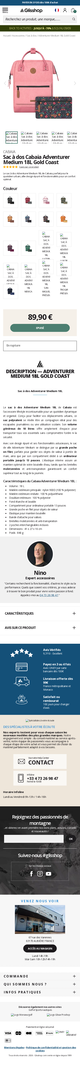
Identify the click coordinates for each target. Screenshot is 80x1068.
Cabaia (9, 151)
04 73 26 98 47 (49, 595)
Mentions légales (14, 1047)
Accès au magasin (40, 948)
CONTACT (41, 762)
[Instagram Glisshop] (40, 874)
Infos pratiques (22, 992)
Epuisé (40, 328)
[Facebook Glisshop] (31, 874)
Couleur (10, 188)
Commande (16, 976)
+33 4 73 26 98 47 (42, 778)
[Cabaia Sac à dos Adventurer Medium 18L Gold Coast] (40, 83)
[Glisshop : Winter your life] (31, 11)
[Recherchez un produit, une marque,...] (73, 19)
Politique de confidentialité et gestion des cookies (51, 1049)
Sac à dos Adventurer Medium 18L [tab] (40, 391)
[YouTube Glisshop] (48, 874)
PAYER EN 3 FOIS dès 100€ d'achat (40, 2)
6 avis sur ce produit (29, 167)
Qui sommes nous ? (25, 984)
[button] (40, 614)
